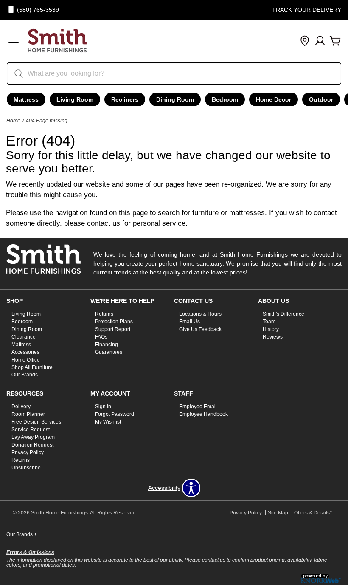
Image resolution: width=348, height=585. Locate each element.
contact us (103, 223)
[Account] (320, 41)
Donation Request (32, 445)
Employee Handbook (203, 414)
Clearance (23, 337)
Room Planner (28, 414)
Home (13, 121)
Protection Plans (114, 322)
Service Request (30, 429)
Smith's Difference (283, 314)
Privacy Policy (27, 452)
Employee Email (198, 407)
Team (269, 322)
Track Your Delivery (306, 10)
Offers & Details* (313, 513)
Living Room (74, 99)
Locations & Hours (200, 314)
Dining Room (175, 99)
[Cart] (335, 41)
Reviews (273, 337)
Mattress (26, 99)
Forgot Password (114, 414)
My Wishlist (108, 422)
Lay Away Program (33, 437)
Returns (104, 314)
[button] (13, 41)
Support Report (112, 329)
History (271, 329)
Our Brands (24, 375)
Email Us (189, 322)
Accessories (25, 352)
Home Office (25, 359)
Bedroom (225, 99)
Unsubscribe (26, 468)
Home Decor (273, 99)
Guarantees (108, 352)
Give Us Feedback (200, 329)
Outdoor (321, 99)
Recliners (124, 99)
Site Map (278, 513)
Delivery (21, 407)
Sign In (103, 407)
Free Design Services (36, 422)
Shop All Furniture (32, 367)
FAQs (101, 337)
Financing (106, 345)
